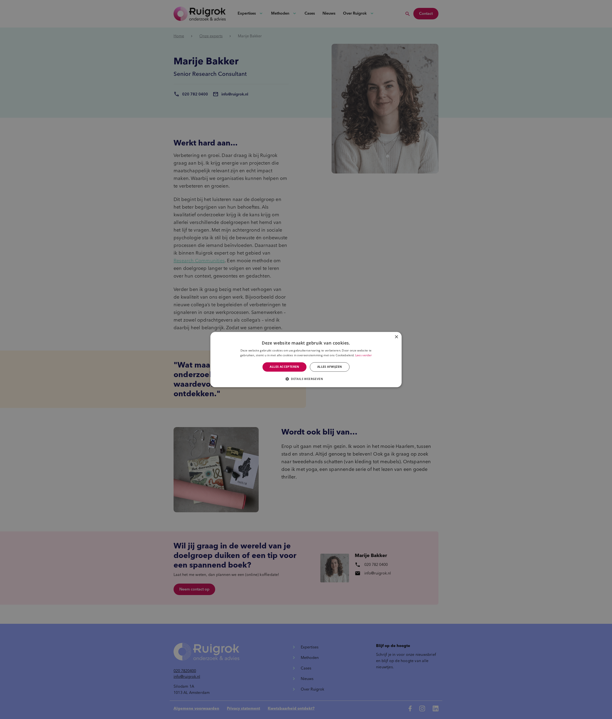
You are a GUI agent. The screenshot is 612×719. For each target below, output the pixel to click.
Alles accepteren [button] (284, 367)
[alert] (306, 359)
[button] (306, 378)
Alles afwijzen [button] (329, 367)
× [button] (396, 337)
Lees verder (363, 355)
